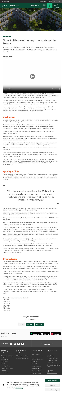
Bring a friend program (7, 368)
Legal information (36, 354)
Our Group (34, 5)
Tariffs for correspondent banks (53, 365)
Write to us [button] (39, 324)
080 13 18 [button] (29, 324)
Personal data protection (38, 356)
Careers (3, 363)
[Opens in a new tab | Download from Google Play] (35, 333)
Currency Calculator (52, 360)
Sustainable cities (20, 298)
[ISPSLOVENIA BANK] (11, 5)
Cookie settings (35, 363)
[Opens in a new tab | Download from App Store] (45, 333)
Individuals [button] (5, 1)
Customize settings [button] (52, 390)
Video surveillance (36, 373)
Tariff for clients (51, 362)
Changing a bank (5, 366)
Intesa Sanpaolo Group (22, 355)
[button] (60, 377)
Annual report (4, 373)
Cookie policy (35, 361)
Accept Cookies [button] (52, 380)
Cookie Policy (19, 388)
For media (3, 370)
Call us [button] (21, 324)
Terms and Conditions (52, 358)
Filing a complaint (36, 370)
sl (54, 1)
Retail (2, 11)
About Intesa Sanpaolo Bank (7, 356)
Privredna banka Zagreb (22, 358)
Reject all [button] (52, 385)
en (59, 1)
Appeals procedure (36, 368)
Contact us (43, 1)
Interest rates (50, 355)
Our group (7, 11)
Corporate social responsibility (5, 360)
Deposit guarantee (36, 366)
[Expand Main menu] (44, 5)
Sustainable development (17, 11)
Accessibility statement (37, 359)
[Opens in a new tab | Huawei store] (56, 333)
